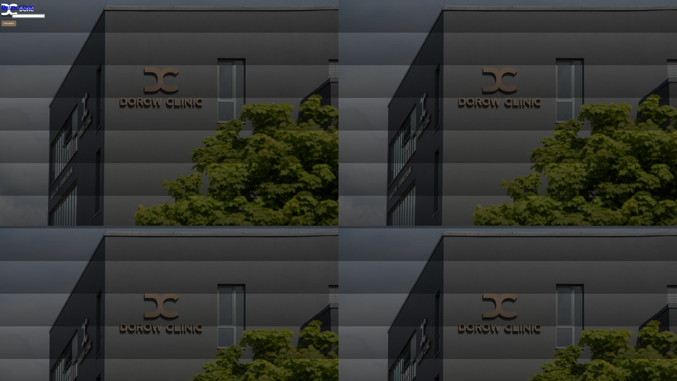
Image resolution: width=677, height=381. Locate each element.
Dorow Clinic (17, 7)
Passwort (6, 15)
